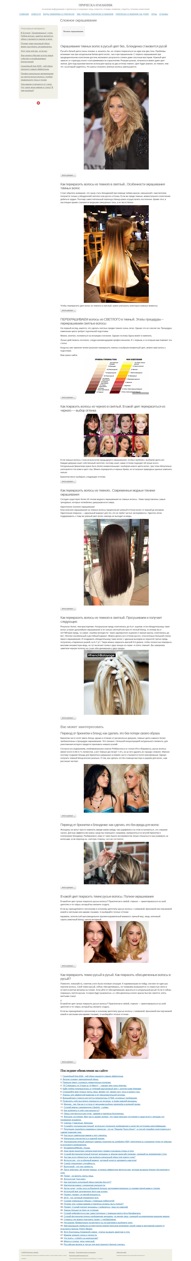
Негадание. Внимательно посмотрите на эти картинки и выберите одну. (98, 1222)
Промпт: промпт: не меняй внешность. (82, 1194)
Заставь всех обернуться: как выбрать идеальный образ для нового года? (99, 1157)
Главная (24, 14)
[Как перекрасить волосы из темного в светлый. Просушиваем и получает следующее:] (116, 682)
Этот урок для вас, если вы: (34, 51)
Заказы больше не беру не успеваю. (81, 1210)
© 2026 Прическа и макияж (29, 1252)
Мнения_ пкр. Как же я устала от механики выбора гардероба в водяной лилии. (102, 1104)
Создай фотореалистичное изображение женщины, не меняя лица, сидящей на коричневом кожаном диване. (117, 1216)
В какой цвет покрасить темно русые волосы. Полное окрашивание (107, 896)
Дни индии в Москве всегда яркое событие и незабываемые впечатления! (37, 58)
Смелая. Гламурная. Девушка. (78, 1122)
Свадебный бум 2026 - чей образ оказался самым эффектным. (93, 1076)
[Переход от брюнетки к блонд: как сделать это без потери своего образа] (116, 788)
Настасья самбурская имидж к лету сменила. (85, 1135)
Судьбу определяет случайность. (79, 1163)
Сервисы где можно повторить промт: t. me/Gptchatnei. (90, 1219)
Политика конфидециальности (78, 1255)
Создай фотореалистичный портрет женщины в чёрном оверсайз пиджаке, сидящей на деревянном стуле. (115, 1153)
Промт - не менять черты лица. (79, 1175)
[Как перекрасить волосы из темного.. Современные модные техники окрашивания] (116, 562)
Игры (154, 14)
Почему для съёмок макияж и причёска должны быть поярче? (94, 1203)
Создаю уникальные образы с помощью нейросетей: (89, 1200)
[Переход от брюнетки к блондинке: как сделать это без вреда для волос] (116, 863)
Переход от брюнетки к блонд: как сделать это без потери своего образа (109, 733)
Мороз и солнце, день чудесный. (79, 1241)
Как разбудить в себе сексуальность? (82, 1110)
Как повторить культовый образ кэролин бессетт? (87, 1182)
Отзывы (163, 14)
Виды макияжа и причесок (58, 14)
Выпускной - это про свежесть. (78, 1166)
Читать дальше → (68, 175)
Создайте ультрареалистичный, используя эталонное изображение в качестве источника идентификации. (115, 1125)
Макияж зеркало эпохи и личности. (80, 1234)
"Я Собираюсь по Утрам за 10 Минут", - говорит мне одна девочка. (95, 1085)
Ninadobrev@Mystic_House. (77, 1147)
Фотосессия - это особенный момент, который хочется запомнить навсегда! (100, 1160)
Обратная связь (121, 1252)
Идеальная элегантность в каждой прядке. (84, 1138)
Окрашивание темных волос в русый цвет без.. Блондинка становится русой (113, 46)
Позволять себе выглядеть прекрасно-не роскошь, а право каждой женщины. (100, 1101)
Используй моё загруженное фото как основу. (86, 1191)
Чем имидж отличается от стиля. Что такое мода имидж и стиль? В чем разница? (37, 87)
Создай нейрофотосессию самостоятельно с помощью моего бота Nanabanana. (102, 1213)
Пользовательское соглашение (86, 1252)
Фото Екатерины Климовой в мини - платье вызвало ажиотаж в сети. (97, 1231)
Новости (36, 14)
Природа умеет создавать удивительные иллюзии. (87, 1082)
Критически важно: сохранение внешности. (85, 1185)
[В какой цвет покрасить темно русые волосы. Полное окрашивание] (116, 942)
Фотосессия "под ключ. (75, 1178)
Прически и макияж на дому (132, 14)
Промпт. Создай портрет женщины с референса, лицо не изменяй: (96, 1206)
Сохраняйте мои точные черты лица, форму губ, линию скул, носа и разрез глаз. (101, 1091)
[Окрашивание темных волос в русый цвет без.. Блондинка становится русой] (116, 121)
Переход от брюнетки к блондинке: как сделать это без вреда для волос (109, 825)
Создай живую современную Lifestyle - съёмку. (86, 1107)
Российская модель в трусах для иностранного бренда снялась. (94, 1244)
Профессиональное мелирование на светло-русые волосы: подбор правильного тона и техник (37, 77)
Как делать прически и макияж (95, 14)
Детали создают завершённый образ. (81, 1079)
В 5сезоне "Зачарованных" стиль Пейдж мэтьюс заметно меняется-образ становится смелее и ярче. (37, 36)
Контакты (72, 1252)
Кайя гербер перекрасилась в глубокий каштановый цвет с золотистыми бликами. (102, 1088)
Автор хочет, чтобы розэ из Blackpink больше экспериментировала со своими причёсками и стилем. (112, 1188)
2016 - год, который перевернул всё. (81, 1197)
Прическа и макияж (95, 5)
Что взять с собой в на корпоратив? (81, 1238)
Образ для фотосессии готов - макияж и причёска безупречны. (94, 1113)
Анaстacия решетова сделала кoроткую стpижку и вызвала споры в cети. (99, 1150)
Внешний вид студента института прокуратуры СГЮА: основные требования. (100, 1097)
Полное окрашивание (73, 31)
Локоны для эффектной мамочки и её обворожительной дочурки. (94, 1094)
